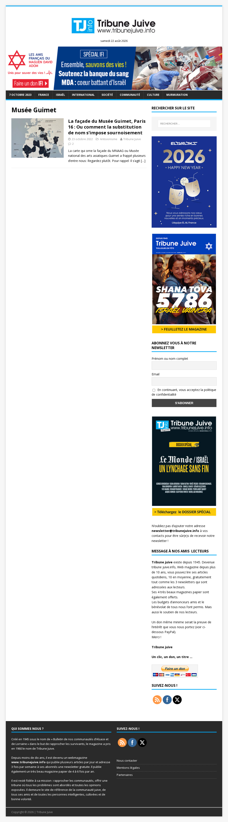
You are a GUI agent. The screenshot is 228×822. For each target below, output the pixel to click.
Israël (60, 95)
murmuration (177, 95)
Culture (153, 95)
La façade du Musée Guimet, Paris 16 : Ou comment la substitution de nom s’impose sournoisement (107, 127)
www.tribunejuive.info (28, 762)
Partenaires (125, 775)
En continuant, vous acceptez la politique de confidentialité (184, 392)
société (107, 95)
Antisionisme (108, 139)
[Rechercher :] (184, 123)
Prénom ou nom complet (170, 358)
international (83, 95)
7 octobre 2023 (20, 95)
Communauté (130, 95)
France (43, 95)
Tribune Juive (132, 139)
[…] (143, 161)
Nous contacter (127, 761)
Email (155, 374)
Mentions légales (128, 768)
